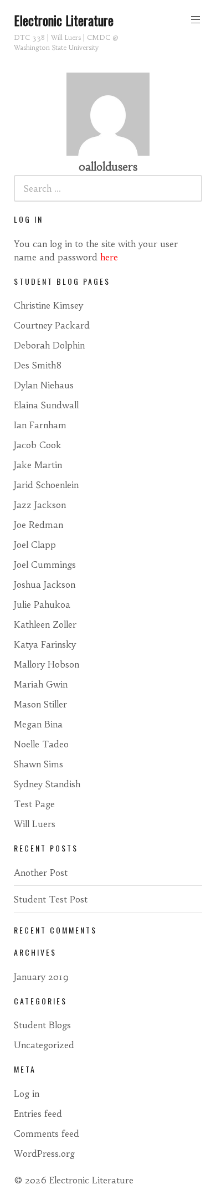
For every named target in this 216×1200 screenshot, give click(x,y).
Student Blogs (42, 1024)
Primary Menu (195, 20)
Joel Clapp (35, 544)
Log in (26, 1093)
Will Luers (34, 823)
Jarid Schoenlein (46, 484)
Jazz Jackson (40, 504)
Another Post (41, 872)
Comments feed (46, 1133)
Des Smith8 (38, 365)
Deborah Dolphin (49, 345)
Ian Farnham (40, 424)
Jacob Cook (37, 444)
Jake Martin (38, 464)
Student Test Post (51, 899)
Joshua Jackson (44, 584)
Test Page (34, 803)
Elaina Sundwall (46, 405)
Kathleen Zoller (45, 624)
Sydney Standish (47, 783)
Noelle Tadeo (41, 744)
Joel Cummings (45, 564)
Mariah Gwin (41, 684)
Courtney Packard (52, 325)
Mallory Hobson (46, 664)
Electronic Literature (64, 20)
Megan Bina (38, 724)
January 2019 (41, 976)
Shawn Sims (38, 764)
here (109, 257)
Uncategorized (44, 1044)
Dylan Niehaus (44, 385)
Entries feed (38, 1113)
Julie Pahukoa (42, 604)
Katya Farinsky (45, 644)
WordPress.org (44, 1153)
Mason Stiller (40, 704)
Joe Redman (38, 524)
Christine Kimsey (48, 305)
